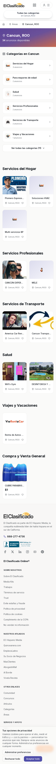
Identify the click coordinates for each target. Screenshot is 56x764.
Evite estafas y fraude (14, 603)
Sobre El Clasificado (13, 576)
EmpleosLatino (11, 651)
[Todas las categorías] (34, 5)
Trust (6, 598)
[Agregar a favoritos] (22, 203)
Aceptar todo (33, 759)
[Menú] (46, 5)
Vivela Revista (10, 678)
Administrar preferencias (18, 752)
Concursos (9, 698)
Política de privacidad (14, 608)
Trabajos (8, 587)
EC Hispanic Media (13, 640)
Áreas (15, 24)
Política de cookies (13, 614)
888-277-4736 (16, 536)
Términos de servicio (14, 592)
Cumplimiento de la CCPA (16, 619)
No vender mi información (16, 625)
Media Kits (9, 581)
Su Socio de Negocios (15, 656)
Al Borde (8, 672)
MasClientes (10, 661)
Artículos (8, 703)
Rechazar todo (12, 759)
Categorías (9, 709)
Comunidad (9, 693)
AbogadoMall (10, 667)
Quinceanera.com (12, 645)
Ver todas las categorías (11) (26, 148)
